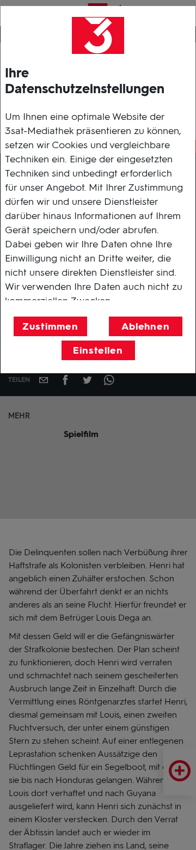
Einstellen (98, 350)
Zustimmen (50, 326)
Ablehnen (145, 326)
